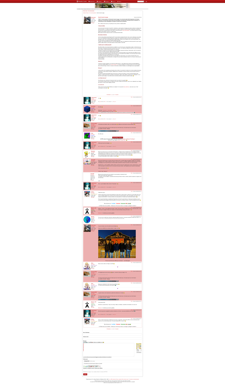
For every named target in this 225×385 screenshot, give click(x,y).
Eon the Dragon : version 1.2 (117, 137)
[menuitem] (92, 1)
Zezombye (93, 106)
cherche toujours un (114, 64)
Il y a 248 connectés (112, 379)
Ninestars (93, 151)
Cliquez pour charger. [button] (102, 8)
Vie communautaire (92, 12)
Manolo (92, 216)
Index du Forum (86, 12)
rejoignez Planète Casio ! (121, 140)
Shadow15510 (94, 123)
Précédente (109, 94)
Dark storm (93, 17)
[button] (92, 1)
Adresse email (85, 336)
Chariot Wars (110, 110)
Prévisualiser (139, 352)
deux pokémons (126, 86)
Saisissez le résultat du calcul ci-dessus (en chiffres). (92, 368)
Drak (92, 133)
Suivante (116, 94)
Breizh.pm (100, 307)
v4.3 (92, 379)
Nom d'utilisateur (86, 332)
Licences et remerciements (134, 379)
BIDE (114, 111)
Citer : (132, 97)
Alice (92, 263)
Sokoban (114, 110)
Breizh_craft (93, 208)
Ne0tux (92, 191)
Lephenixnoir (94, 97)
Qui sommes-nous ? (125, 379)
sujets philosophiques (126, 30)
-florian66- (93, 159)
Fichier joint (85, 359)
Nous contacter (119, 379)
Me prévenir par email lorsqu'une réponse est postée (93, 363)
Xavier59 (92, 173)
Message (92, 22)
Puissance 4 (105, 110)
